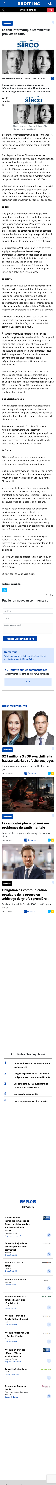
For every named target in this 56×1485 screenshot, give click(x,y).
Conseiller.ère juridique (16, 1369)
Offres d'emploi (28, 10)
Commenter (32, 773)
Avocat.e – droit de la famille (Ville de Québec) (16, 1317)
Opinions (7, 883)
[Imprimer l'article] (52, 773)
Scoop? (50, 9)
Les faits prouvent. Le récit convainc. (31, 1101)
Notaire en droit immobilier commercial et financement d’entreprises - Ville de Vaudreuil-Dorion (17, 1224)
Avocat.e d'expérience (15, 1279)
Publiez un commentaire (20, 639)
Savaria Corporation (11, 1374)
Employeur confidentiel (13, 1236)
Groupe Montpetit (11, 1255)
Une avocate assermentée (26, 1094)
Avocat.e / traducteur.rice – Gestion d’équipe (17, 1334)
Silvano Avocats (10, 1308)
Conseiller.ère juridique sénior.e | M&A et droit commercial (16, 1246)
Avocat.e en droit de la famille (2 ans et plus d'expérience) (15, 1300)
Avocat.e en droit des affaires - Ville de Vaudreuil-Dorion (15, 1353)
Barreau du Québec (11, 1397)
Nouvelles (7, 23)
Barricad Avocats (10, 1284)
